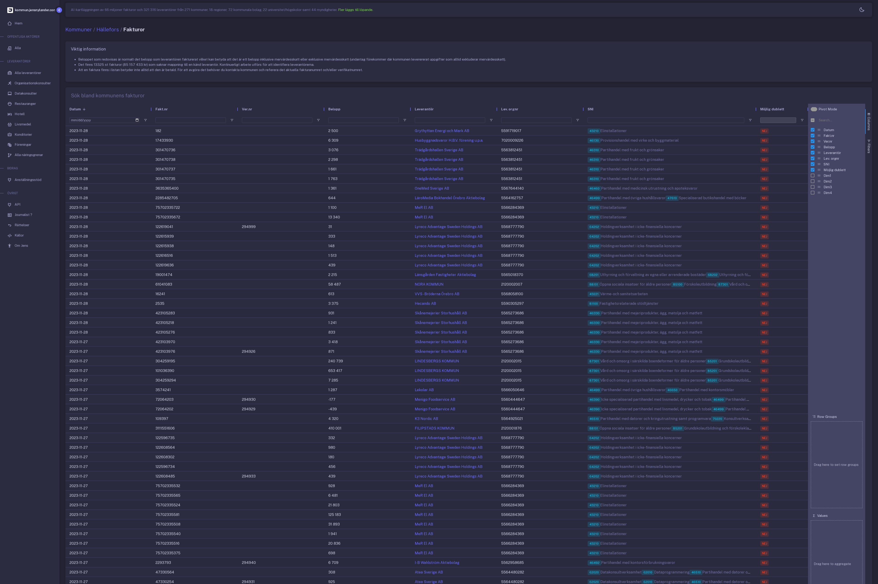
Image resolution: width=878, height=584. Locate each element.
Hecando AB (425, 303)
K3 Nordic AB (426, 419)
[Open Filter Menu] (145, 120)
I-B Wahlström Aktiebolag (437, 562)
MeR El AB (424, 207)
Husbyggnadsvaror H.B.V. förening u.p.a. (449, 140)
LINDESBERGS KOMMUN (437, 361)
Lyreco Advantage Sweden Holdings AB (448, 227)
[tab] (868, 121)
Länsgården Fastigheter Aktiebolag (445, 275)
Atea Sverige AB (429, 572)
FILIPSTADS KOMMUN (435, 428)
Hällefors (107, 29)
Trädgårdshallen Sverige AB (439, 150)
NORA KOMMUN (429, 284)
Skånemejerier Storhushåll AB (441, 313)
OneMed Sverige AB (432, 188)
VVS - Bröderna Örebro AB (437, 294)
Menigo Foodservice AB (435, 399)
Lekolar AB (424, 390)
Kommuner (78, 29)
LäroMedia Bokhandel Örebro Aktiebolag (450, 198)
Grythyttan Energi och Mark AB (442, 131)
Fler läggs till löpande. (355, 10)
